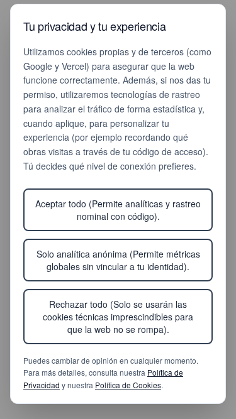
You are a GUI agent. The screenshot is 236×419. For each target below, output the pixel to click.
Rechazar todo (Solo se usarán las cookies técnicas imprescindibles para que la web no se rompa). (118, 316)
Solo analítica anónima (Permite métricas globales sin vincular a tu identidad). (118, 260)
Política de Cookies (128, 384)
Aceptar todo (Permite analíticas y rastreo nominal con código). (118, 209)
